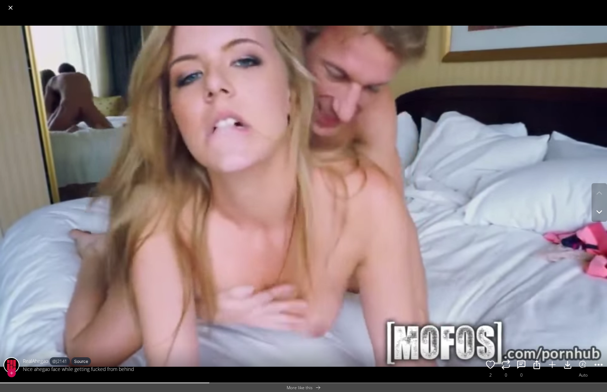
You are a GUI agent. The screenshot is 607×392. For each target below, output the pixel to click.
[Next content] (599, 212)
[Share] (537, 366)
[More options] (598, 366)
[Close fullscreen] (10, 8)
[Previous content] (599, 193)
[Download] (568, 366)
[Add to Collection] (552, 366)
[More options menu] (600, 4)
